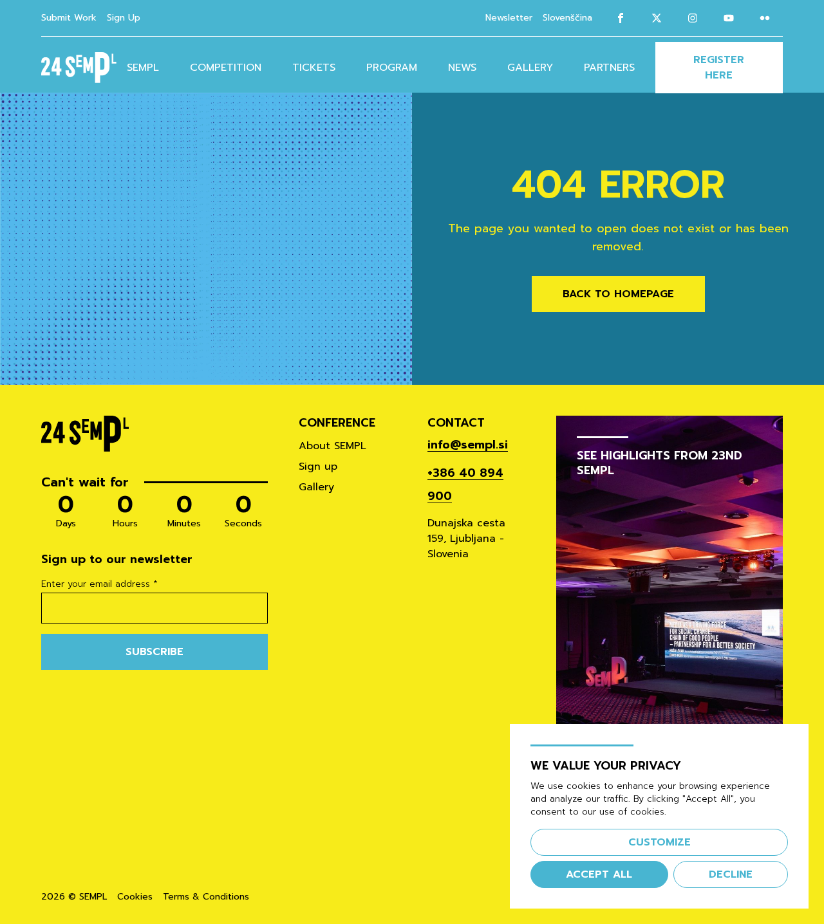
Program (391, 67)
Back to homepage (618, 294)
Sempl (143, 67)
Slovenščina (567, 18)
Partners (609, 67)
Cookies (135, 897)
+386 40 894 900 (465, 484)
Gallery (530, 67)
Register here (718, 67)
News (462, 67)
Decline (731, 874)
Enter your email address (99, 584)
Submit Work (69, 17)
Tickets (313, 67)
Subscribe (154, 652)
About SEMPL (332, 446)
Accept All (599, 874)
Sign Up (123, 17)
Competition (225, 67)
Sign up (318, 466)
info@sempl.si (467, 445)
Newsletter (508, 17)
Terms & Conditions (206, 897)
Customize (659, 842)
